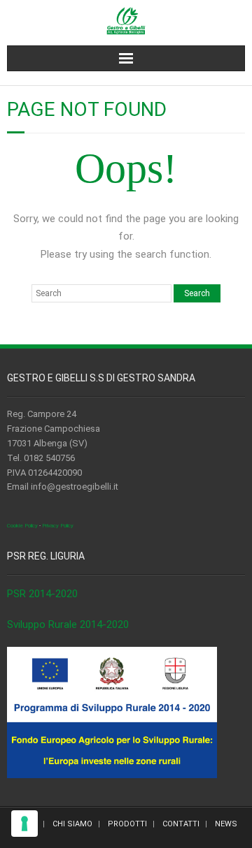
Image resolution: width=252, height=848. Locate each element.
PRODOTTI (127, 823)
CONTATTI (181, 823)
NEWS (226, 823)
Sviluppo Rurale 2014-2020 (68, 624)
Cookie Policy (22, 525)
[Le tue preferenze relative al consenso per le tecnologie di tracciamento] (24, 823)
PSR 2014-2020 (42, 593)
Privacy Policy (58, 525)
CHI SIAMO (72, 823)
